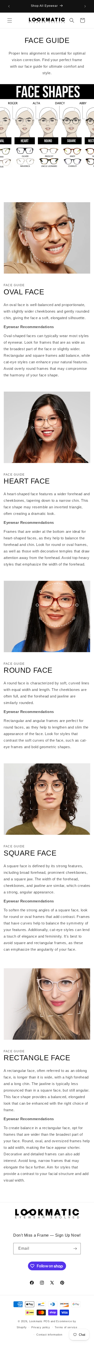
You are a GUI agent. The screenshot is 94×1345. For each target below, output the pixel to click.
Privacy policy (40, 1327)
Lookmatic (36, 1321)
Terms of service (66, 1327)
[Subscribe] (75, 1248)
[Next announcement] (85, 6)
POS (47, 1321)
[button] (9, 20)
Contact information (49, 1334)
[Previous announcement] (9, 6)
